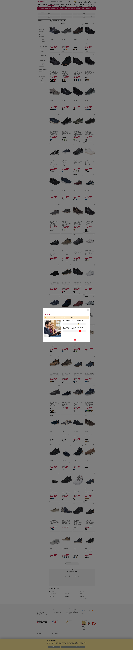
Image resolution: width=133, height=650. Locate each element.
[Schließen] (88, 310)
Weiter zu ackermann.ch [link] (73, 330)
